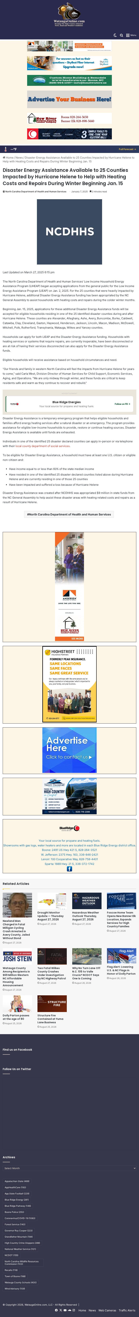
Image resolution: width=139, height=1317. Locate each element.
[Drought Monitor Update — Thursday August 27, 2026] (52, 901)
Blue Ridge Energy (17, 1199)
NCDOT (11, 1255)
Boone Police (14, 1212)
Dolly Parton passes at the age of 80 (16, 1017)
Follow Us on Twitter (17, 1069)
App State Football (17, 1193)
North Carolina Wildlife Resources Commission (22, 1262)
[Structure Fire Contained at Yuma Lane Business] (52, 1003)
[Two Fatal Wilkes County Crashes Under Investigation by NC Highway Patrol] (52, 956)
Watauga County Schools (21, 1282)
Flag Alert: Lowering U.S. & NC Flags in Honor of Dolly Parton (121, 970)
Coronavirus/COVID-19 (20, 1218)
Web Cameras (107, 1310)
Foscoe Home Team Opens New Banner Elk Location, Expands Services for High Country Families (121, 919)
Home (9, 157)
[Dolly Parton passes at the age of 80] (17, 1003)
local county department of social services (43, 446)
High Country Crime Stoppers (22, 1243)
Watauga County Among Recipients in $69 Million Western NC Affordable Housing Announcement (16, 976)
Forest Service (15, 1224)
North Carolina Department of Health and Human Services (35, 191)
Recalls (11, 1270)
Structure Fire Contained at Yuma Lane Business (50, 1019)
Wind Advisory (15, 1288)
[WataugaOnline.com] (69, 16)
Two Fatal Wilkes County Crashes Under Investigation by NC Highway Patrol (51, 973)
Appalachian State (17, 1181)
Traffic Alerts (127, 1310)
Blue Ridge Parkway (18, 1206)
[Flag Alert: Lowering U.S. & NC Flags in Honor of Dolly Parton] (121, 955)
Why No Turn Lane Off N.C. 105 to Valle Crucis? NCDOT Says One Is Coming (86, 973)
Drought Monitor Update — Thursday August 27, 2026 (50, 916)
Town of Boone (15, 1276)
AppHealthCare (15, 1187)
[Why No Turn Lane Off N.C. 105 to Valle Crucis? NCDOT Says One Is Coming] (87, 956)
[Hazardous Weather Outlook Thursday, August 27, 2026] (87, 901)
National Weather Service (20, 1249)
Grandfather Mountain (19, 1236)
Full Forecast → (127, 149)
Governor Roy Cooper (19, 1230)
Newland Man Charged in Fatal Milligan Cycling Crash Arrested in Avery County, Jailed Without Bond (16, 929)
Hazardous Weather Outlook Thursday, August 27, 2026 (85, 916)
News (19, 157)
